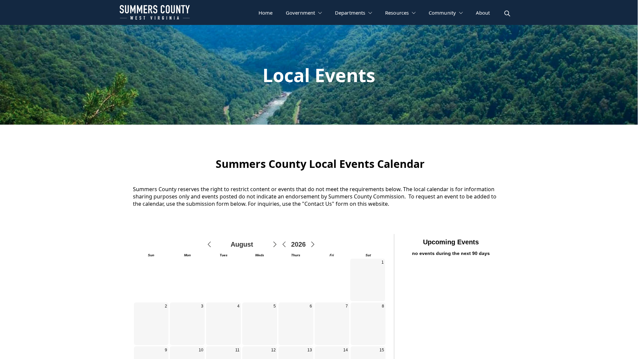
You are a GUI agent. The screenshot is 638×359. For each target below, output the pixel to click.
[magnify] (507, 13)
